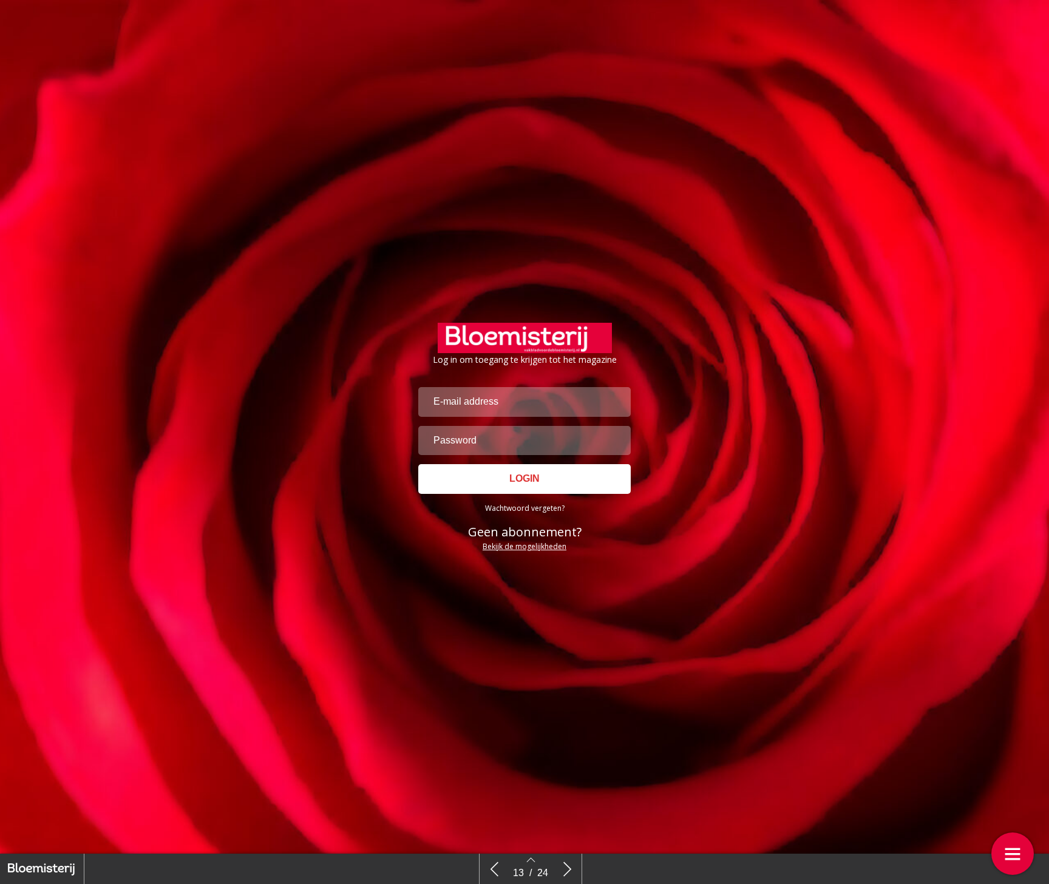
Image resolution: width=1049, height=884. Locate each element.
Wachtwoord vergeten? (525, 508)
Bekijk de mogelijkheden (524, 546)
